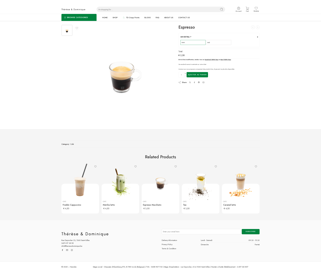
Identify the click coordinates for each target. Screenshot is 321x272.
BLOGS (147, 17)
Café (72, 144)
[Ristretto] (253, 27)
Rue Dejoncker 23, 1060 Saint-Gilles (75, 240)
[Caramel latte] (241, 182)
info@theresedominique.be (71, 246)
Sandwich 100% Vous (211, 60)
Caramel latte (229, 204)
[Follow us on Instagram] (72, 250)
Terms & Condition (169, 248)
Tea (184, 204)
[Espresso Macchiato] (160, 182)
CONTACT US (184, 17)
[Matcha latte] (120, 182)
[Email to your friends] (203, 82)
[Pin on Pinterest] (199, 82)
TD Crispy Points (132, 17)
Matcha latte (109, 204)
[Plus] (185, 73)
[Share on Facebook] (194, 82)
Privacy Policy (167, 244)
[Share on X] (190, 82)
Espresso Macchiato (152, 204)
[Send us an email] (67, 250)
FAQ (157, 17)
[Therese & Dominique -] (74, 9)
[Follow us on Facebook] (62, 250)
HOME (105, 17)
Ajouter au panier (197, 75)
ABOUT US (168, 17)
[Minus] (185, 76)
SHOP (115, 17)
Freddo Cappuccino (72, 204)
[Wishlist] (77, 28)
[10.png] (67, 30)
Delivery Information (169, 240)
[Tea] (200, 182)
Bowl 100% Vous (226, 60)
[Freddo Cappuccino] (258, 27)
